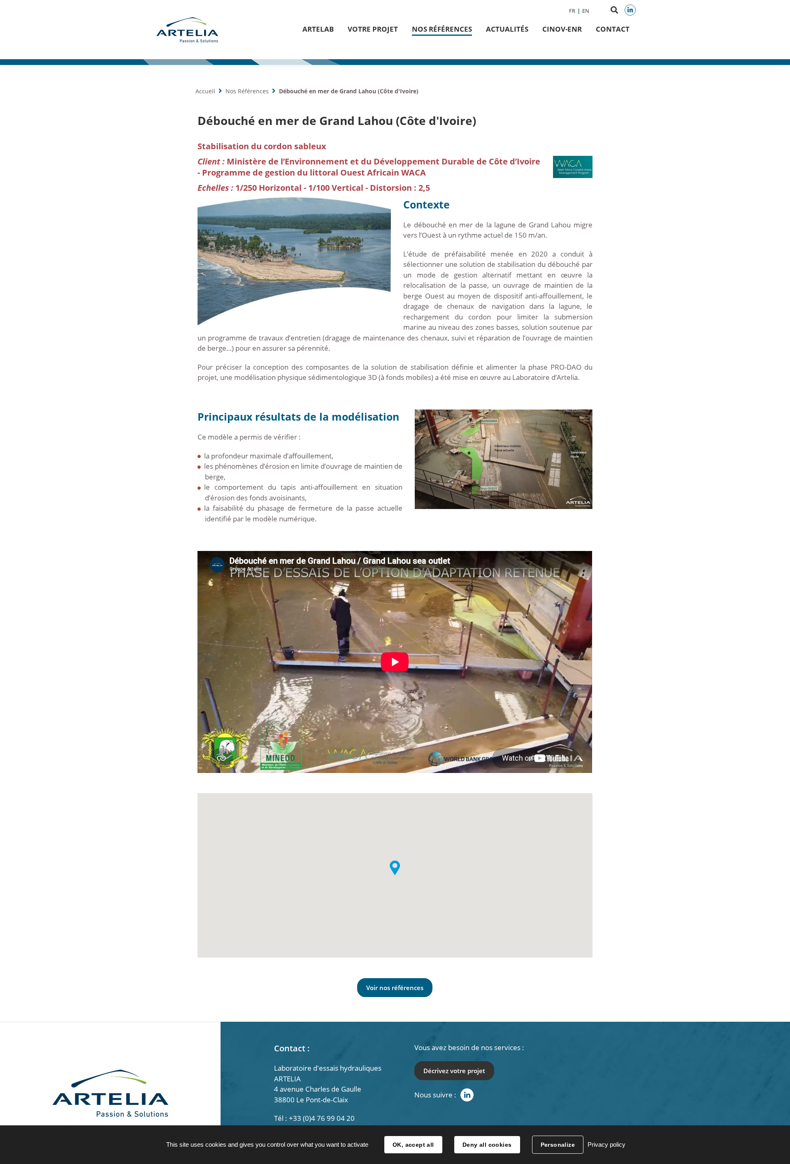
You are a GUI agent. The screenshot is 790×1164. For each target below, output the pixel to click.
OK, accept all (413, 1144)
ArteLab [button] (318, 29)
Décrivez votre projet (454, 1071)
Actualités (507, 29)
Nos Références (442, 29)
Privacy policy (606, 1144)
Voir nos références (394, 987)
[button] (395, 868)
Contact (613, 29)
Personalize (558, 1144)
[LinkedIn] (630, 10)
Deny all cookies (487, 1144)
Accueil (205, 91)
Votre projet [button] (373, 29)
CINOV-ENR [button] (562, 29)
